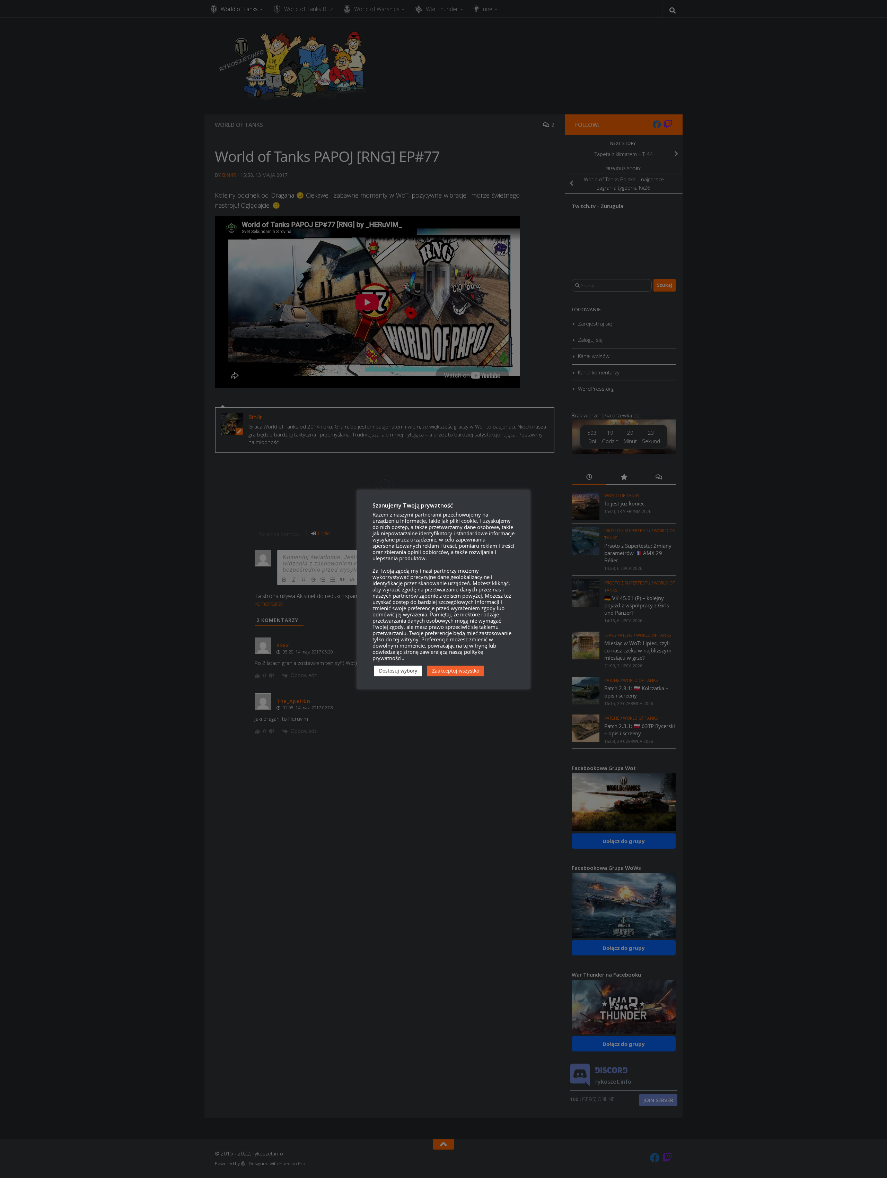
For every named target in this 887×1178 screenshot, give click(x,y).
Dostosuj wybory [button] (398, 670)
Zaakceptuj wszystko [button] (455, 670)
